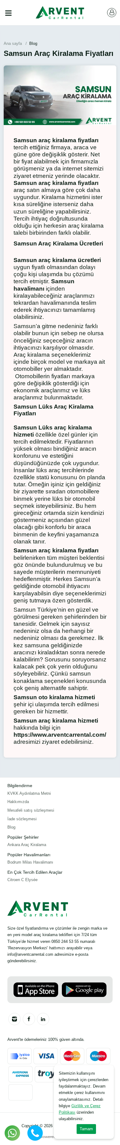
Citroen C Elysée (22, 879)
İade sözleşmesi (22, 819)
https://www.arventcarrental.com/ (60, 734)
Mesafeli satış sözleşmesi (30, 810)
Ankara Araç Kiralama (26, 844)
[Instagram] (14, 1019)
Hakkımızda (18, 801)
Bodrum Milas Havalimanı (30, 862)
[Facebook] (29, 1019)
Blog (11, 827)
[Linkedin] (43, 1019)
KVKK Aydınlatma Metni (29, 793)
